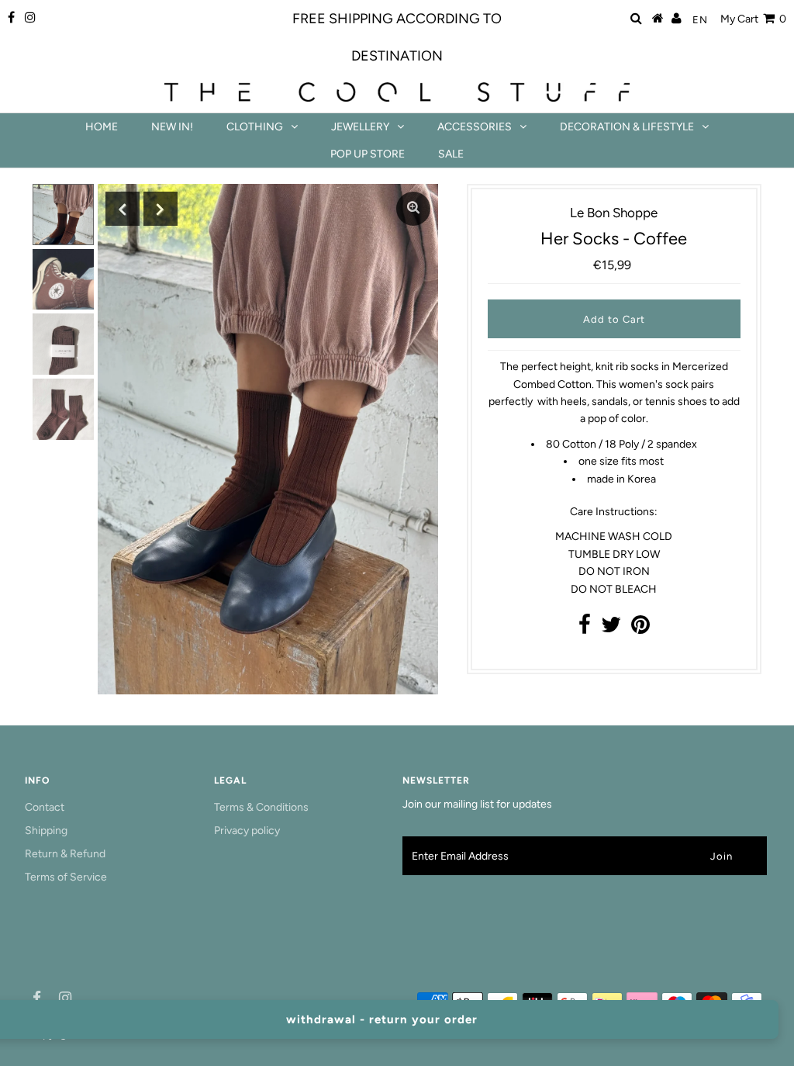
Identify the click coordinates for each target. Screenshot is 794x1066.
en (700, 20)
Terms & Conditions (261, 807)
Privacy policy (247, 830)
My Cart (753, 19)
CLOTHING (254, 126)
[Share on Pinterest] (640, 628)
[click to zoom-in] (413, 209)
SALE (451, 154)
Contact (44, 807)
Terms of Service (66, 877)
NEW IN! (172, 126)
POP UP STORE (367, 154)
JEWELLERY (360, 126)
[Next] (160, 209)
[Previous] (122, 209)
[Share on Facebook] (584, 628)
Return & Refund (65, 853)
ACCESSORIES (474, 126)
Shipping (46, 830)
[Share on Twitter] (611, 628)
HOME (101, 126)
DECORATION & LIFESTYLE (627, 126)
